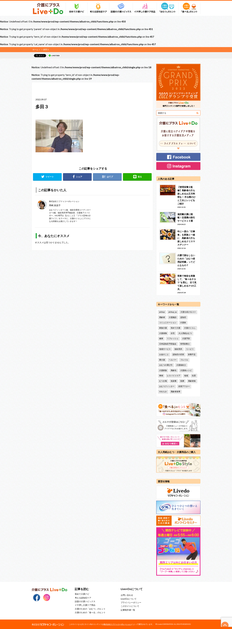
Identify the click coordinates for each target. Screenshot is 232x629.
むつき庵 (163, 381)
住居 (194, 375)
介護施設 (172, 317)
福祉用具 (178, 349)
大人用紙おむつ (185, 333)
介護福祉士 (181, 365)
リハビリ (190, 349)
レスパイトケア (173, 375)
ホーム (35, 49)
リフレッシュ (172, 338)
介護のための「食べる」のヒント (90, 612)
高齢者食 (192, 381)
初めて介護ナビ (82, 594)
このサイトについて (130, 606)
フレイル (184, 360)
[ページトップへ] (225, 625)
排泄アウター (184, 386)
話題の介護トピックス (85, 601)
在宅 (173, 333)
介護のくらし (190, 328)
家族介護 (163, 328)
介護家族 (163, 370)
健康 (161, 338)
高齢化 (173, 370)
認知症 (183, 317)
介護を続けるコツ (188, 312)
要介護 (162, 360)
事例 (161, 375)
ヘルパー (172, 360)
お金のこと (164, 354)
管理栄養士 (185, 344)
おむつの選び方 (166, 365)
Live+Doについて (129, 599)
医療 (182, 381)
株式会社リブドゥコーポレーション (117, 624)
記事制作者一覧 (128, 610)
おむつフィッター (166, 386)
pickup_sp (173, 312)
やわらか (163, 391)
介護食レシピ (186, 370)
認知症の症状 (178, 354)
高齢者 (162, 317)
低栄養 (173, 381)
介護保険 (163, 333)
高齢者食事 (175, 391)
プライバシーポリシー (131, 602)
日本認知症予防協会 (167, 344)
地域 (186, 375)
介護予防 (186, 338)
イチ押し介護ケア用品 (85, 605)
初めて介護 (175, 328)
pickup (162, 312)
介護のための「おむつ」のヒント (90, 609)
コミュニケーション (167, 322)
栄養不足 (192, 354)
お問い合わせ (127, 595)
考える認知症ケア (83, 597)
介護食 (183, 322)
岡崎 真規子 (55, 205)
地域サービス (165, 349)
